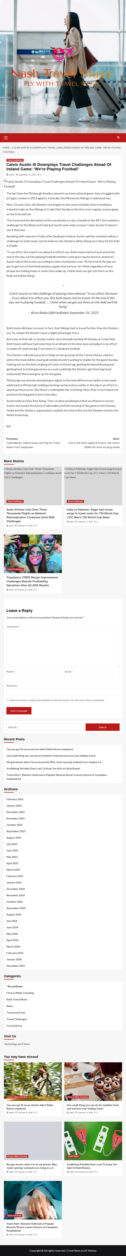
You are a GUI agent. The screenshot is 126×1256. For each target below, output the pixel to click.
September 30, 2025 (27, 174)
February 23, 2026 (25, 1172)
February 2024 (14, 952)
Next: (94, 443)
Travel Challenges (15, 160)
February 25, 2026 (25, 1113)
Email (69, 671)
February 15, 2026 (25, 590)
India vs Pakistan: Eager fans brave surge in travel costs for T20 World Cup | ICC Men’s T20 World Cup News (92, 513)
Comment (13, 626)
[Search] (118, 137)
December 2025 (15, 812)
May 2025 (12, 856)
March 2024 (13, 946)
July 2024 (11, 920)
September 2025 (16, 831)
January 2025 (14, 882)
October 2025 (14, 824)
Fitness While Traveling (20, 992)
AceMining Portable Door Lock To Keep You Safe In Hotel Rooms (43, 768)
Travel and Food (15, 1012)
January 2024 (14, 959)
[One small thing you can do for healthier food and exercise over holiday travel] (93, 1081)
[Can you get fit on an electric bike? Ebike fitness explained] (33, 1081)
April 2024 (12, 940)
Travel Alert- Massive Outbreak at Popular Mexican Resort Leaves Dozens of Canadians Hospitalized (56, 776)
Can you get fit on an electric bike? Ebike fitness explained (39, 749)
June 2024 (12, 927)
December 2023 (15, 965)
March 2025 (13, 869)
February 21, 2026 (25, 526)
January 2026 (14, 805)
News (9, 1006)
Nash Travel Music (16, 999)
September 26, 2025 (83, 313)
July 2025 (11, 844)
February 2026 (14, 799)
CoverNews (73, 1250)
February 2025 (14, 876)
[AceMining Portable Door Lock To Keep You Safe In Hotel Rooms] (93, 1141)
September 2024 (16, 908)
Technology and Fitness (17, 1043)
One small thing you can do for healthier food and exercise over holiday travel (50, 755)
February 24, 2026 (85, 1113)
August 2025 (13, 837)
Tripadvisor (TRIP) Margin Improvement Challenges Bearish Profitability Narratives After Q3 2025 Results (32, 581)
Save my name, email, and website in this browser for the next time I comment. (57, 700)
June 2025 (12, 850)
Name (10, 671)
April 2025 (12, 863)
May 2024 (12, 933)
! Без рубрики (14, 986)
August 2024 (13, 914)
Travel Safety (14, 1025)
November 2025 (15, 818)
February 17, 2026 (85, 522)
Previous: (33, 443)
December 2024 (15, 888)
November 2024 (15, 895)
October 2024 (14, 901)
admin (12, 174)
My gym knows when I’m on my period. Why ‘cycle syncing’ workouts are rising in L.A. (54, 762)
